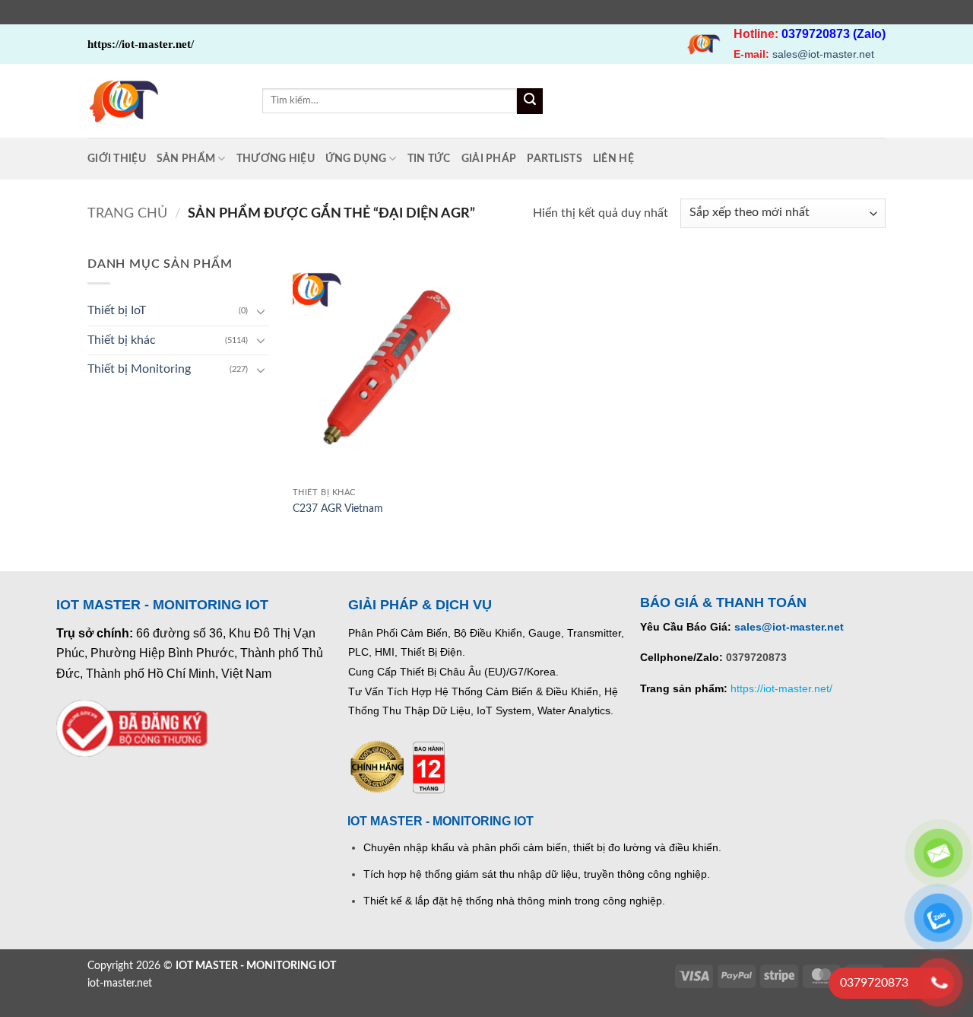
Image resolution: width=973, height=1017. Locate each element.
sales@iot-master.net (823, 54)
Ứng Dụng (355, 158)
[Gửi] (530, 101)
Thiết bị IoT (116, 310)
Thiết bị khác (121, 340)
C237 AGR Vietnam (338, 508)
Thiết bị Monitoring (139, 369)
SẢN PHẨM (186, 158)
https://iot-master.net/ (781, 688)
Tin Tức (429, 158)
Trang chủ (127, 213)
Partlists (554, 158)
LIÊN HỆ (613, 158)
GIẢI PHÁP (489, 158)
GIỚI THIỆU (116, 158)
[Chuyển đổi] (261, 311)
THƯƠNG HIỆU (275, 158)
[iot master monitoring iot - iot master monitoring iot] (163, 101)
